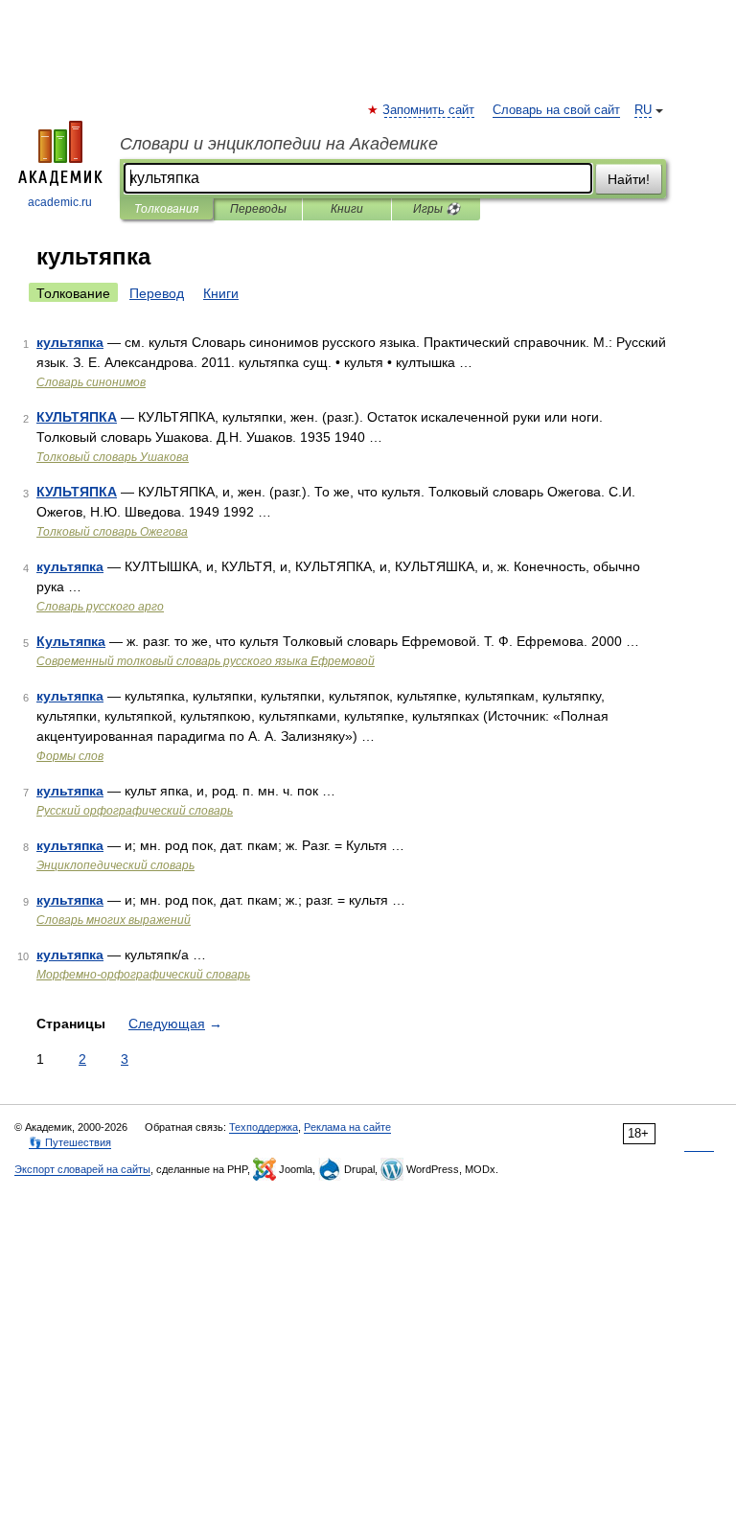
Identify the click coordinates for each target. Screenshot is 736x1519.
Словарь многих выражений (113, 920)
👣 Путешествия (70, 1142)
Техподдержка (263, 1127)
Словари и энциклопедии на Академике (279, 143)
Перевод (156, 293)
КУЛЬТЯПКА (76, 417)
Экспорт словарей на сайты (82, 1169)
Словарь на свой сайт (556, 110)
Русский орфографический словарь (134, 810)
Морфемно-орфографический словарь (143, 974)
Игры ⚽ (436, 209)
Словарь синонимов (91, 382)
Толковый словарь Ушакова (112, 457)
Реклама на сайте (347, 1127)
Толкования (166, 209)
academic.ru (60, 202)
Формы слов (70, 756)
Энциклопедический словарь (115, 865)
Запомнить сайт (429, 110)
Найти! (629, 179)
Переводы (258, 209)
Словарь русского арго (100, 606)
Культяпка (70, 641)
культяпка (70, 342)
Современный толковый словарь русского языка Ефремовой (205, 661)
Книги (347, 209)
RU (643, 110)
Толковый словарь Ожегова (112, 532)
